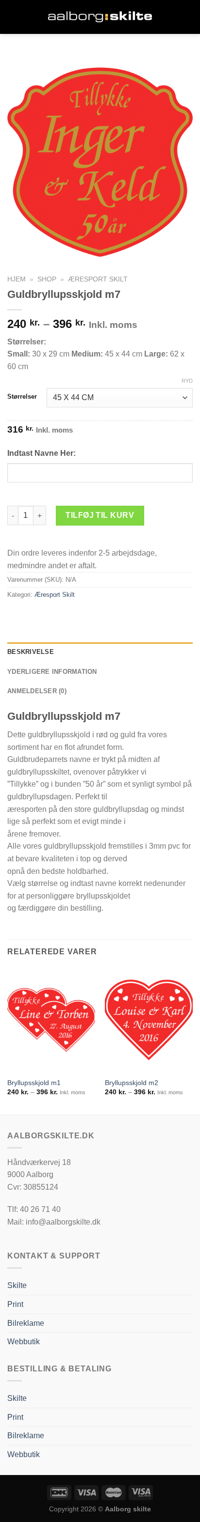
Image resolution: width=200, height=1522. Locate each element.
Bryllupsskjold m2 (131, 1083)
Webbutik (23, 1341)
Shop (46, 279)
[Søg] (189, 16)
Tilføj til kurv (100, 515)
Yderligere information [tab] (52, 671)
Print (15, 1304)
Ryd (187, 381)
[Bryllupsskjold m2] (149, 1019)
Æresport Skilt (98, 279)
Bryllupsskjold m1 (34, 1083)
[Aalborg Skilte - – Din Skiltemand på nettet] (100, 17)
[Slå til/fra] (189, 1342)
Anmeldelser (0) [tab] (37, 691)
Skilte (17, 1285)
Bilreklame (25, 1323)
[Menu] (13, 17)
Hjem (16, 279)
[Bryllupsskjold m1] (51, 1019)
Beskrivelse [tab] (30, 651)
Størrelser (22, 396)
